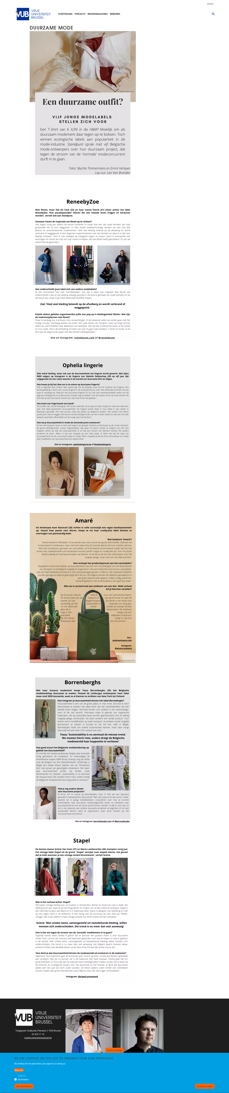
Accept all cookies (205, 1086)
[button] (212, 14)
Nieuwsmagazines (98, 14)
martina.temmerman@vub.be (38, 1038)
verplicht (22, 1075)
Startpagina (65, 14)
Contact (210, 4)
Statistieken (23, 1079)
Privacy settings (114, 1050)
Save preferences (24, 1086)
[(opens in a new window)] (83, 266)
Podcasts (80, 14)
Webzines (115, 14)
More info (19, 1070)
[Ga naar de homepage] (33, 14)
